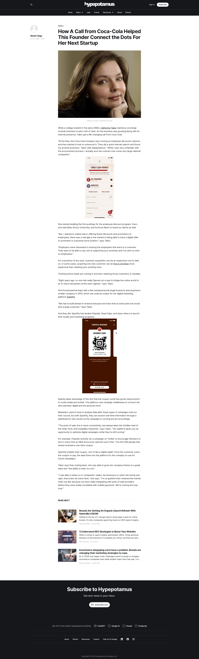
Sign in (152, 5)
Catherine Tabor (109, 128)
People (60, 26)
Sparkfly (71, 297)
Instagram (134, 639)
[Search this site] (31, 4)
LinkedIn (122, 639)
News (78, 12)
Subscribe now (101, 605)
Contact (96, 639)
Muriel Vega (36, 36)
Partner (128, 12)
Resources (107, 12)
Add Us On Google (110, 639)
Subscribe (163, 5)
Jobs (89, 12)
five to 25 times (121, 264)
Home (70, 12)
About (119, 12)
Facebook (128, 639)
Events (96, 12)
